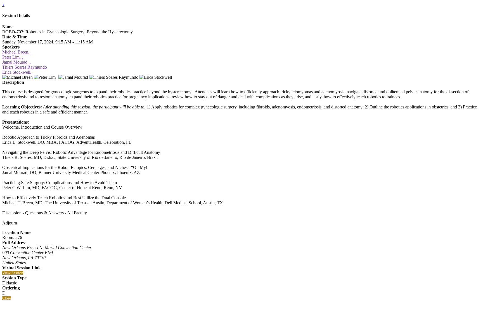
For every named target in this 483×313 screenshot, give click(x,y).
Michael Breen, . (17, 52)
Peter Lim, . (12, 57)
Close (6, 298)
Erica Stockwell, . (18, 72)
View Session (12, 273)
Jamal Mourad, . (16, 62)
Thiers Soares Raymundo (24, 67)
